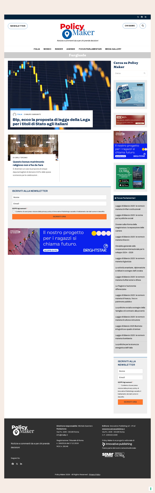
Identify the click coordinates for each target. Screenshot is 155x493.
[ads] (59, 254)
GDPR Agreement (19, 208)
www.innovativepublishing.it (113, 429)
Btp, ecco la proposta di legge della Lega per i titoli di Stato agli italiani (51, 122)
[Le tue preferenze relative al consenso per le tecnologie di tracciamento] (150, 488)
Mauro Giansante (33, 114)
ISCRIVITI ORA (59, 217)
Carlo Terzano (21, 158)
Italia (19, 114)
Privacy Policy (94, 475)
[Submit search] (144, 73)
